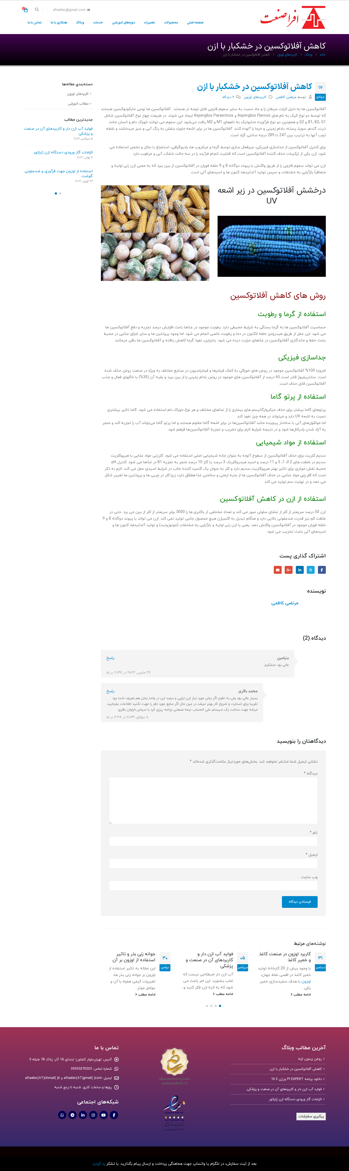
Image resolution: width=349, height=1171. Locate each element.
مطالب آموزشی (78, 104)
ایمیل (278, 570)
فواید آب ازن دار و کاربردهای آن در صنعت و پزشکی (209, 960)
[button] (37, 10)
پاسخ (110, 658)
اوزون (305, 981)
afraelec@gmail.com (69, 10)
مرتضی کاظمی (286, 97)
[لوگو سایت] (292, 17)
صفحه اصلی (195, 22)
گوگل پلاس (289, 570)
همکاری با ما (59, 22)
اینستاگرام (93, 1115)
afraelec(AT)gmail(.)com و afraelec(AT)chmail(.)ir (63, 1077)
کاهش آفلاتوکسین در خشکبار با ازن (296, 1068)
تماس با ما (35, 22)
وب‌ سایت (309, 877)
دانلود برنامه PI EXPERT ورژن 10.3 (296, 1078)
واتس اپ (62, 1115)
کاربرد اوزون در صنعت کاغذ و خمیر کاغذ (285, 957)
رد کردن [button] (99, 1163)
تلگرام (72, 1115)
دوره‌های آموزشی (123, 22)
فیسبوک (322, 570)
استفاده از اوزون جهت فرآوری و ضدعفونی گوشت (59, 174)
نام (314, 832)
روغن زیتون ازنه (310, 1058)
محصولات (171, 22)
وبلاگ (80, 22)
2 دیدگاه (228, 97)
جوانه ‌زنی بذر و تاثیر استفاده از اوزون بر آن (134, 957)
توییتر (311, 570)
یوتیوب (104, 1115)
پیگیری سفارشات (311, 1116)
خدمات (98, 22)
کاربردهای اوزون (255, 97)
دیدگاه (311, 773)
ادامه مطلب (302, 994)
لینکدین (300, 570)
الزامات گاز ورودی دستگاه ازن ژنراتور (63, 152)
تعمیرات (149, 22)
